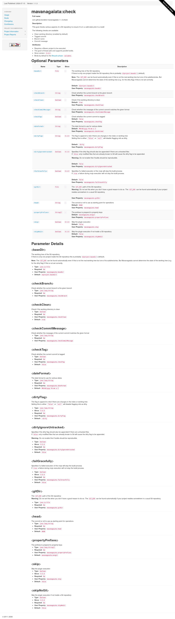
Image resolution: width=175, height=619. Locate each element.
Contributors (9, 24)
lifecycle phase (57, 55)
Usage (6, 15)
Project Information (11, 31)
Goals (6, 18)
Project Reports (10, 34)
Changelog (8, 21)
